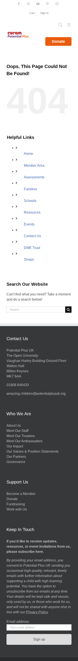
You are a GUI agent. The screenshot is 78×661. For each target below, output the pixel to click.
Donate (58, 41)
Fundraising (15, 504)
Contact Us (32, 236)
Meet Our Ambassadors (24, 441)
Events (29, 224)
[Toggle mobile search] (60, 24)
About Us (13, 425)
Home (28, 153)
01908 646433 (17, 385)
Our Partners (16, 456)
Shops (29, 259)
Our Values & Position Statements (32, 451)
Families (30, 189)
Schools (30, 201)
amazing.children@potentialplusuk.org (36, 393)
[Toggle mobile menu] (69, 24)
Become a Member (21, 494)
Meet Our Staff (17, 431)
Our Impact (15, 446)
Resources (32, 212)
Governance (15, 462)
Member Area (34, 165)
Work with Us (16, 509)
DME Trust (32, 248)
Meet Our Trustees (20, 436)
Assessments (34, 177)
